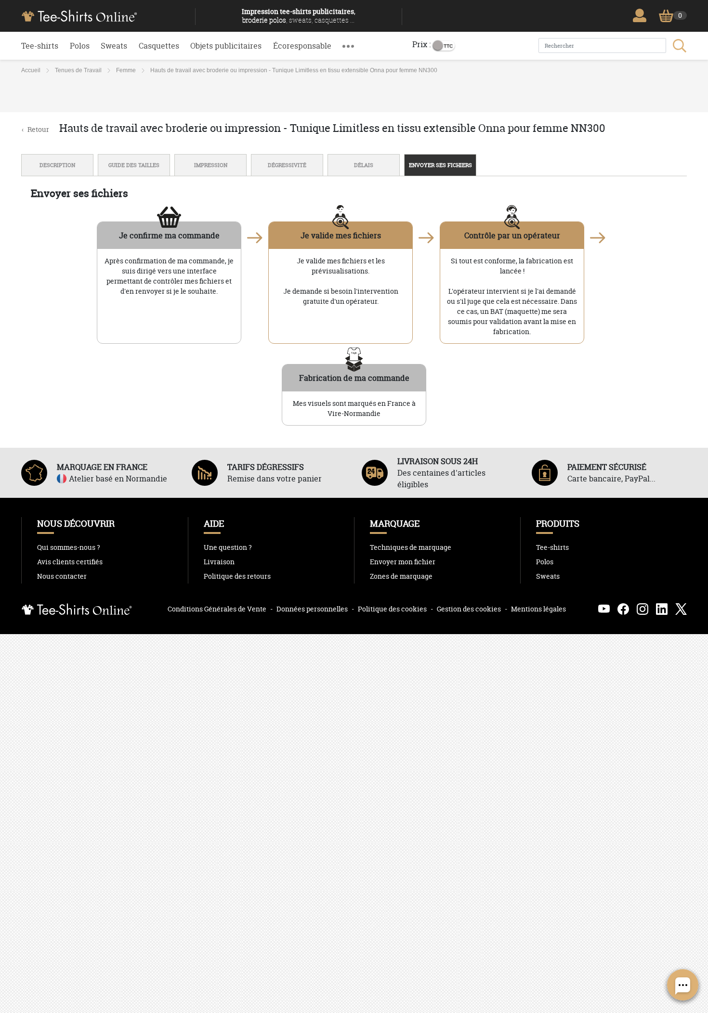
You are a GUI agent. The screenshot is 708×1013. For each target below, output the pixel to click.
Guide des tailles (133, 165)
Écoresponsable (302, 45)
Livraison (219, 561)
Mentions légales (538, 608)
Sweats (114, 45)
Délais (363, 165)
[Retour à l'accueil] (104, 15)
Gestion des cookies (469, 608)
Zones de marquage (401, 576)
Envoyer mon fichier (402, 561)
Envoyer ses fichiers (440, 165)
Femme (126, 70)
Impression (210, 165)
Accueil (30, 70)
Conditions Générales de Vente (217, 608)
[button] (348, 46)
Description (57, 165)
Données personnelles (312, 608)
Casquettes (159, 45)
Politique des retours (237, 576)
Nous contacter (62, 576)
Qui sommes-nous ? (68, 547)
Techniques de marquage (410, 547)
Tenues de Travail (78, 70)
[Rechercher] (678, 46)
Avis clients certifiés (70, 561)
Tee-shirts (39, 45)
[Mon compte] (642, 15)
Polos (80, 45)
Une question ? (228, 547)
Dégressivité (287, 165)
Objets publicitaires (226, 45)
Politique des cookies (392, 608)
